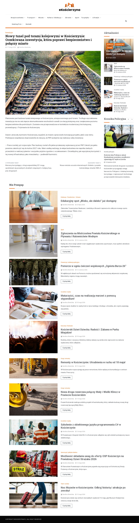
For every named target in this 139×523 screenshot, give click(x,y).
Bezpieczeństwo (17, 17)
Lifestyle (96, 17)
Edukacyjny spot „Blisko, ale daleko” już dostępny (89, 201)
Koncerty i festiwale (120, 103)
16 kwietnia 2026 (111, 162)
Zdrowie (68, 17)
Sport (77, 17)
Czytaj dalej (66, 216)
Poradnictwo (119, 44)
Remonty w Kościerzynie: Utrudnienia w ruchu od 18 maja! (93, 362)
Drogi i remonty (65, 358)
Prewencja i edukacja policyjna (123, 76)
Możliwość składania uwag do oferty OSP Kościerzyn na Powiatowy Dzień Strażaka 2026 (92, 458)
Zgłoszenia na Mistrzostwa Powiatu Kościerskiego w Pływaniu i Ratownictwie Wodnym (123, 70)
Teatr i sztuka (65, 484)
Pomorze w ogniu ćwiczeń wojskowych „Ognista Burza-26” (122, 82)
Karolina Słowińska (25, 47)
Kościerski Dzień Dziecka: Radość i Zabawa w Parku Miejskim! (120, 109)
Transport (31, 17)
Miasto (41, 17)
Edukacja (110, 44)
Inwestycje (9, 32)
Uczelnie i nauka (119, 90)
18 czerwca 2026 (121, 72)
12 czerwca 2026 (121, 85)
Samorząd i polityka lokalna (69, 452)
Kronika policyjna (109, 152)
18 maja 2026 (120, 98)
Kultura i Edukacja (54, 17)
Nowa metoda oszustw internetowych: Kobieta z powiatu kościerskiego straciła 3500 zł (80, 166)
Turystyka (85, 17)
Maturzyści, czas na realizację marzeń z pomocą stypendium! (122, 95)
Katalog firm (17, 24)
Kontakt (28, 24)
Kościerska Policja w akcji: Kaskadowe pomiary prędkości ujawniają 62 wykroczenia (117, 157)
